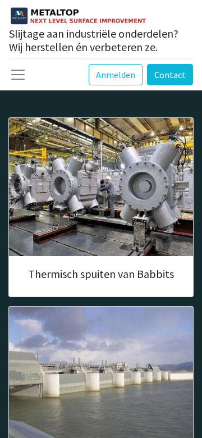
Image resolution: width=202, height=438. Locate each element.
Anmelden (115, 74)
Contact (170, 74)
